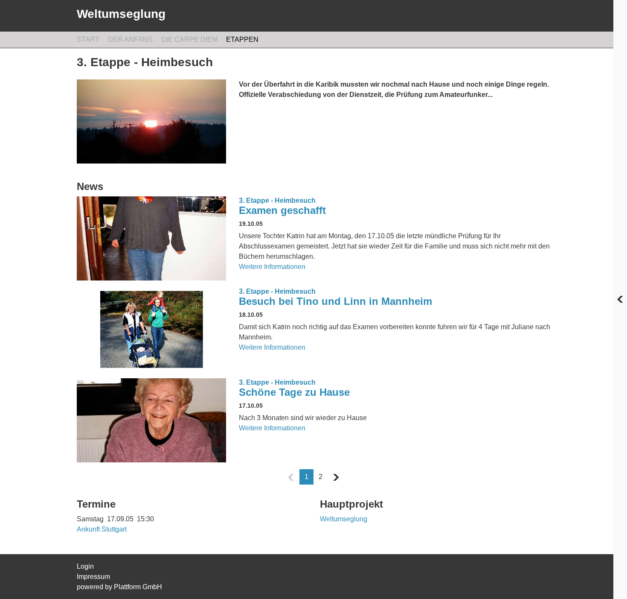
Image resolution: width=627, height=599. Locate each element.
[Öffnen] (620, 299)
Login (85, 566)
